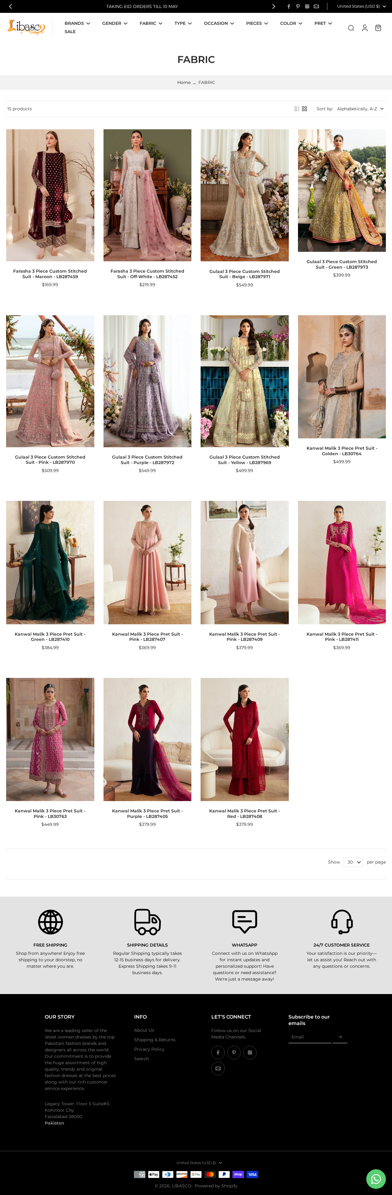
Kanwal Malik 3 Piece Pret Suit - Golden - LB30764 (342, 450)
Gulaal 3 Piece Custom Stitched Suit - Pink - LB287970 (50, 459)
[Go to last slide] (10, 6)
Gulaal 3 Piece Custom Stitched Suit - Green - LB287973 (342, 264)
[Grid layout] (304, 108)
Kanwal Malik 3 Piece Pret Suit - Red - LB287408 (244, 813)
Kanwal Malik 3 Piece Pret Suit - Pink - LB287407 (147, 636)
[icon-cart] (378, 27)
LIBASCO (181, 1186)
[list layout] (297, 108)
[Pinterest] (298, 6)
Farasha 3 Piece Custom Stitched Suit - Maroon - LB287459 (50, 273)
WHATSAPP (244, 945)
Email (298, 1037)
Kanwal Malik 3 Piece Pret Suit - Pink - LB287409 (244, 636)
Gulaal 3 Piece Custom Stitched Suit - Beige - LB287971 (244, 274)
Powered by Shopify (216, 1186)
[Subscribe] (340, 1037)
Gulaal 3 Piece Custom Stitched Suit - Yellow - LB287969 (244, 459)
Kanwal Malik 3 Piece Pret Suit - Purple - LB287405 (147, 813)
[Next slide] (273, 6)
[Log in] (364, 27)
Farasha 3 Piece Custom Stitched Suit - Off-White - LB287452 (147, 273)
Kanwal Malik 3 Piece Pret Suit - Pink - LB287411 (342, 636)
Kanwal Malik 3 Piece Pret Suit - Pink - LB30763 (50, 813)
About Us (144, 1030)
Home (183, 82)
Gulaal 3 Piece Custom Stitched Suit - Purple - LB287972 (147, 459)
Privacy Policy (149, 1049)
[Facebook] (288, 6)
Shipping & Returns (154, 1039)
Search (141, 1058)
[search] (351, 27)
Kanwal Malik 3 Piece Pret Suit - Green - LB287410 (50, 636)
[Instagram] (307, 6)
